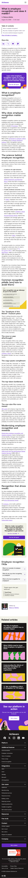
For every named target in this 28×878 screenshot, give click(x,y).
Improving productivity (7, 804)
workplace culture (20, 211)
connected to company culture (17, 138)
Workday (4, 774)
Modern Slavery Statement (17, 868)
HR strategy (14, 126)
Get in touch (5, 829)
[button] (14, 743)
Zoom (3, 771)
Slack (3, 769)
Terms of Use (5, 868)
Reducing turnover (6, 801)
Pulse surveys (5, 758)
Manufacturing (5, 790)
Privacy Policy (13, 866)
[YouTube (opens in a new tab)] (23, 738)
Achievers (6, 504)
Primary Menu (25, 2)
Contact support (6, 826)
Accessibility (5, 866)
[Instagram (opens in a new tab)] (14, 738)
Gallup (7, 199)
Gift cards (4, 409)
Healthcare (4, 787)
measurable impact (7, 520)
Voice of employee (6, 756)
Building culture (5, 798)
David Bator (5, 252)
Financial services (6, 795)
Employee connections (7, 753)
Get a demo (4, 831)
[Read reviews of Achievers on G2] (14, 852)
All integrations (5, 780)
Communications (6, 750)
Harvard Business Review (11, 215)
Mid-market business (7, 809)
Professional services (7, 793)
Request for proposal (7, 834)
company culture (6, 353)
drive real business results (11, 500)
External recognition (6, 761)
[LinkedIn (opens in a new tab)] (18, 738)
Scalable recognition (6, 807)
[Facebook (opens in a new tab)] (5, 738)
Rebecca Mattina (8, 17)
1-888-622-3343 (14, 861)
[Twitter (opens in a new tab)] (9, 738)
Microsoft (4, 777)
